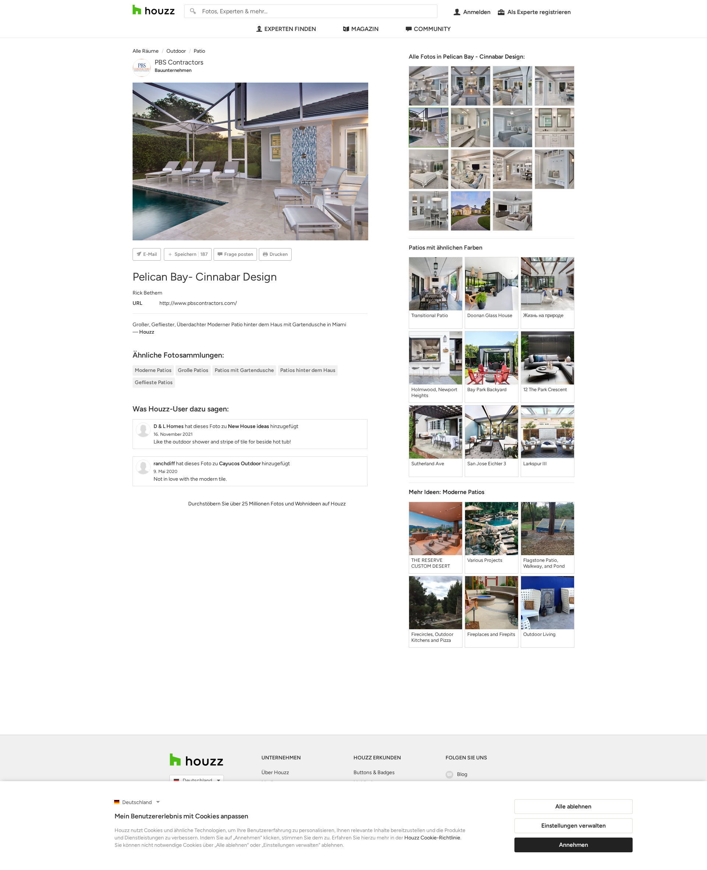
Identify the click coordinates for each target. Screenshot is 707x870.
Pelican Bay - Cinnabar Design (483, 56)
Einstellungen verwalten (573, 825)
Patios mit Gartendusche (244, 370)
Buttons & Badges (374, 772)
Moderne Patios (153, 370)
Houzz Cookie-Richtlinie (432, 838)
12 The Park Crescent (545, 389)
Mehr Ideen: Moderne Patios (446, 491)
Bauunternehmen (173, 70)
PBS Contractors (179, 62)
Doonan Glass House (489, 315)
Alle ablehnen (573, 806)
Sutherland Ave (427, 463)
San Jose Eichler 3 (486, 463)
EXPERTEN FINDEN (290, 28)
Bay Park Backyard (487, 389)
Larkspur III (535, 463)
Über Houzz (275, 772)
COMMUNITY (432, 28)
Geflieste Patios (154, 382)
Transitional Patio (429, 315)
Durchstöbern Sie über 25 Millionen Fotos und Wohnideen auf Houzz (267, 504)
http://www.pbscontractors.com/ (198, 303)
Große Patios (193, 370)
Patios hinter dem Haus (307, 370)
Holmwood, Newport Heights (434, 392)
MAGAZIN (365, 28)
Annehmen (573, 844)
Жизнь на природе (543, 315)
